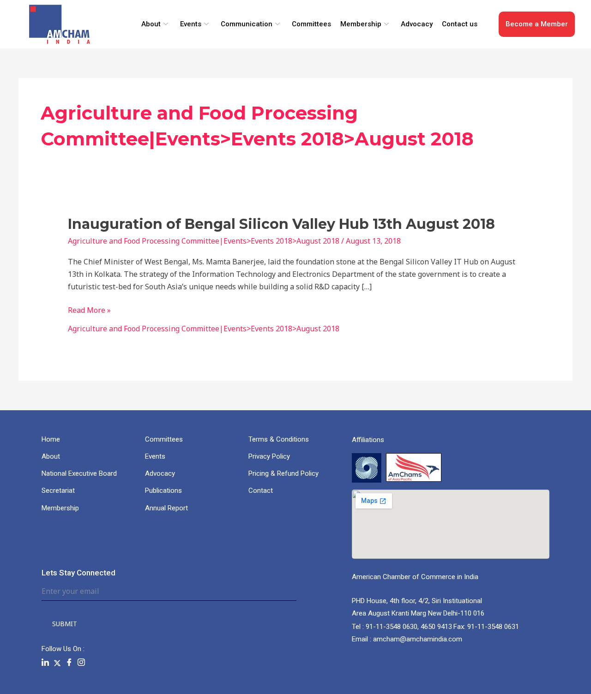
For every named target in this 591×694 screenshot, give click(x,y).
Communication (246, 24)
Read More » (89, 310)
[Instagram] (81, 662)
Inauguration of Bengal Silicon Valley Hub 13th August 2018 (281, 224)
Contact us (459, 24)
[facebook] (69, 662)
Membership (360, 24)
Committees (311, 24)
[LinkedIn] (45, 662)
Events (190, 24)
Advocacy (417, 24)
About (151, 24)
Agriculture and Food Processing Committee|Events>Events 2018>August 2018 (203, 241)
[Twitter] (57, 662)
